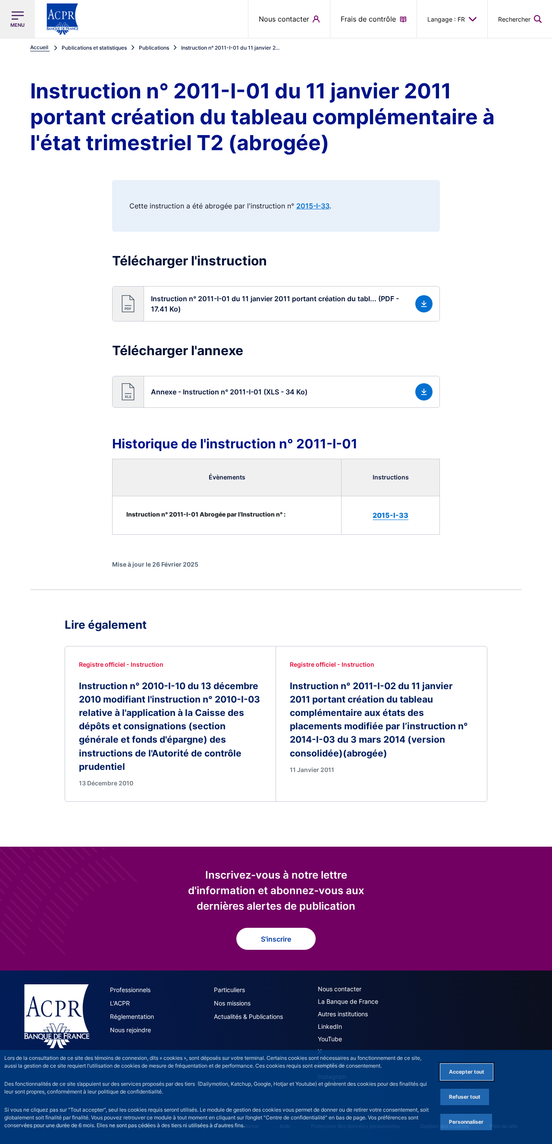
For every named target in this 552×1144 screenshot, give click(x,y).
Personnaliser (466, 1122)
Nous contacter (339, 989)
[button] (520, 19)
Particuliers (229, 989)
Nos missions (232, 1003)
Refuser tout (464, 1097)
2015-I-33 (312, 206)
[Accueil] (56, 1016)
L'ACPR (120, 1003)
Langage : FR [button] (446, 19)
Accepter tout (466, 1071)
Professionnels (130, 989)
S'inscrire (276, 939)
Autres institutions (343, 1014)
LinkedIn (330, 1026)
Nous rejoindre (130, 1030)
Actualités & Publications (248, 1016)
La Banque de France (348, 1001)
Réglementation (132, 1016)
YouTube (330, 1039)
